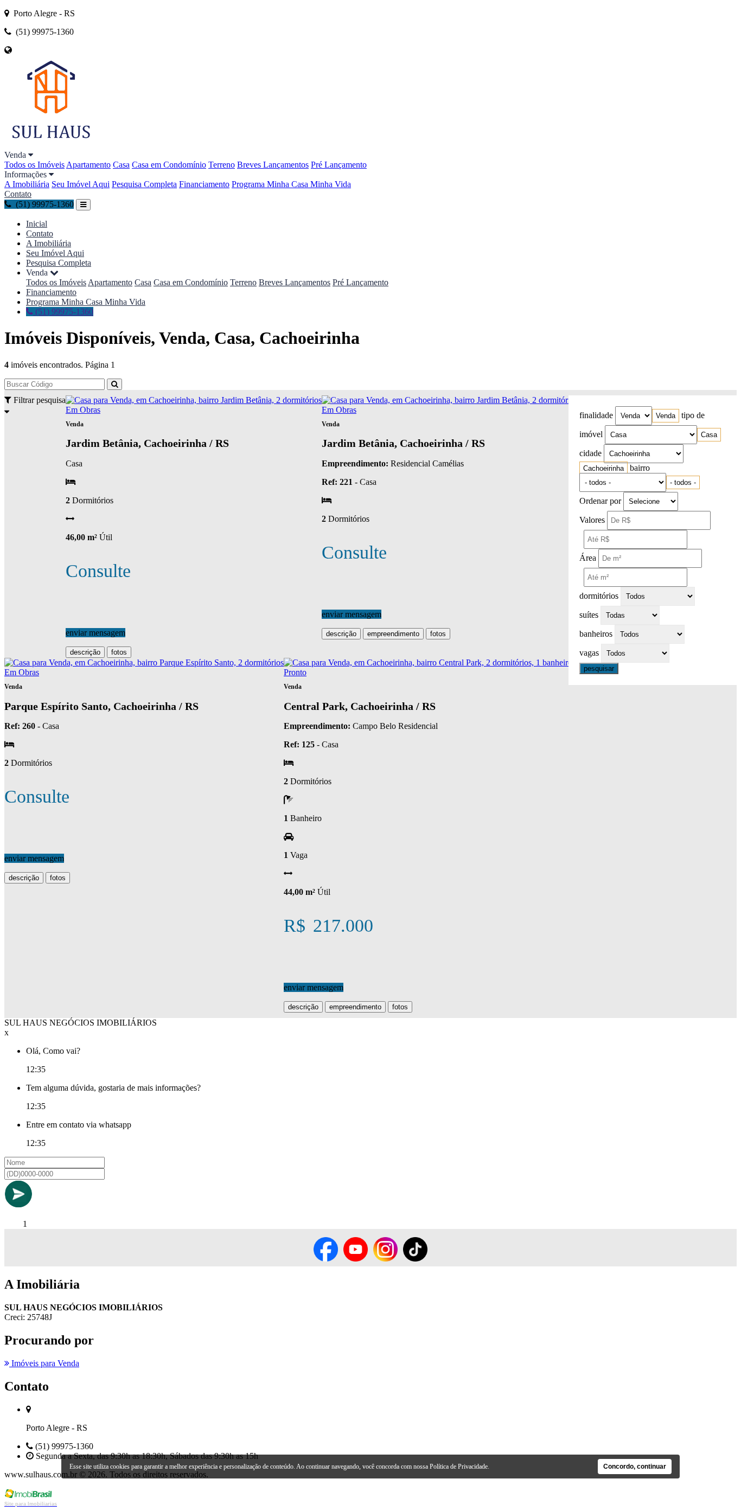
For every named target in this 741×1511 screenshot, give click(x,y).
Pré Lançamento (339, 164)
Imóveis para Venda (44, 1363)
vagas (589, 652)
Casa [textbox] (709, 435)
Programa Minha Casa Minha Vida (291, 184)
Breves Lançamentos (273, 164)
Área (587, 557)
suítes (588, 614)
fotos (119, 652)
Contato (17, 194)
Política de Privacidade (459, 1466)
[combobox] (665, 415)
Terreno (221, 164)
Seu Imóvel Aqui (81, 184)
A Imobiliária (26, 184)
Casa (121, 164)
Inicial (36, 223)
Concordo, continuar (634, 1466)
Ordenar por (600, 500)
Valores (592, 519)
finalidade (596, 415)
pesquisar (599, 668)
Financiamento (204, 184)
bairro (640, 467)
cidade (590, 453)
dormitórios (598, 595)
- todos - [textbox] (683, 482)
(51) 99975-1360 (63, 311)
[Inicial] (51, 145)
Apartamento (88, 164)
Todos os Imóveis (34, 164)
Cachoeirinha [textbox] (603, 468)
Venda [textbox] (665, 416)
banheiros (595, 633)
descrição (85, 652)
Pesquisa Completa (144, 184)
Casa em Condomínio (169, 164)
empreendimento (393, 634)
